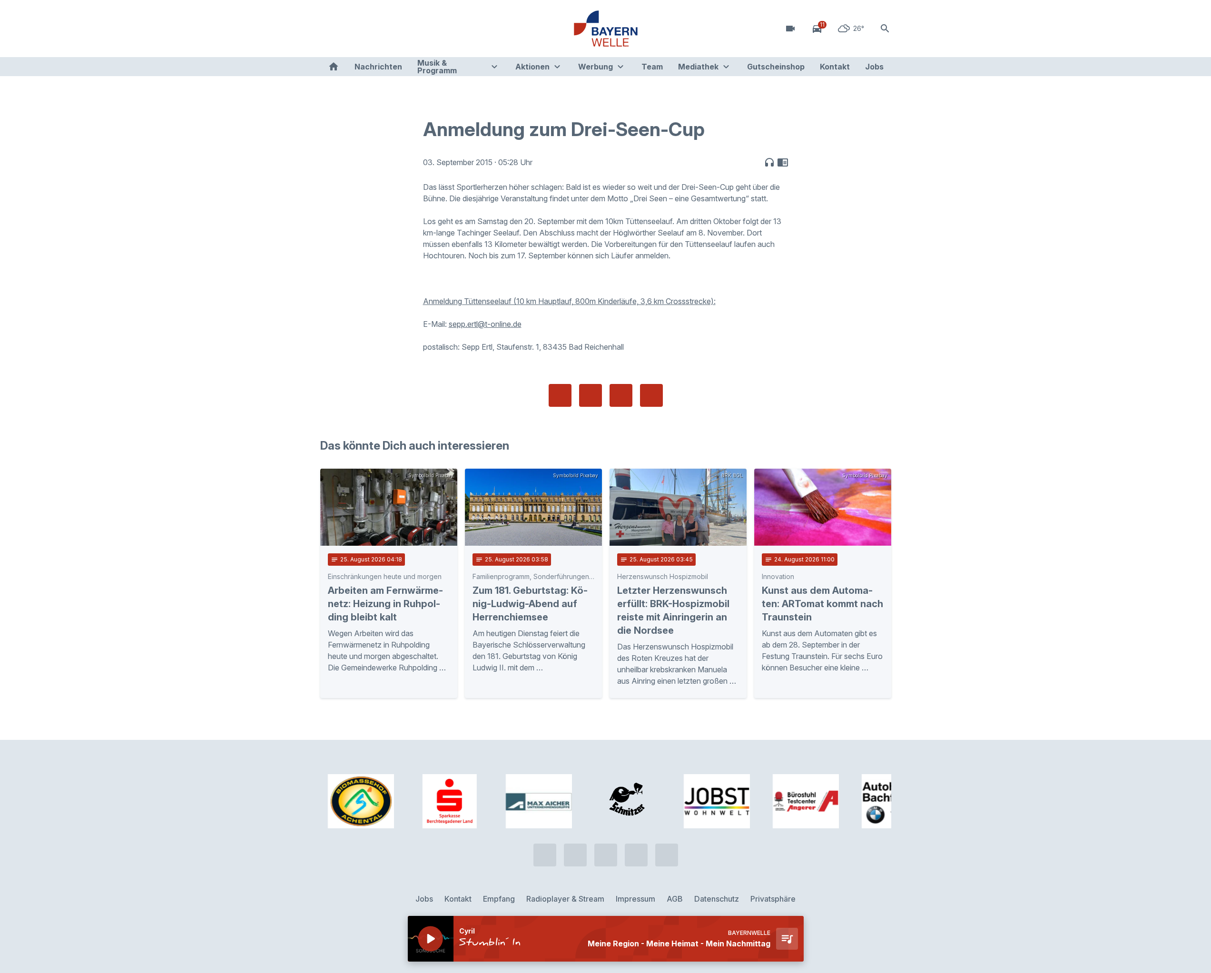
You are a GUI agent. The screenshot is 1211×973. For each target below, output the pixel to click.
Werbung (595, 66)
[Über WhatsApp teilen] (621, 395)
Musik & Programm (437, 66)
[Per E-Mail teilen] (651, 395)
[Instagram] (386, 28)
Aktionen (532, 66)
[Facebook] (367, 28)
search (885, 28)
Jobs (874, 66)
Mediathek (698, 66)
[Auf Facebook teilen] (560, 395)
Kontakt (835, 66)
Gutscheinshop (776, 66)
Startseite (333, 66)
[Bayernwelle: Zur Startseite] (605, 29)
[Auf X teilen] (590, 395)
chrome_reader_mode (782, 162)
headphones (769, 162)
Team (652, 66)
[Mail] (405, 28)
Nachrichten (378, 66)
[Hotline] (329, 28)
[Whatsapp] (348, 28)
